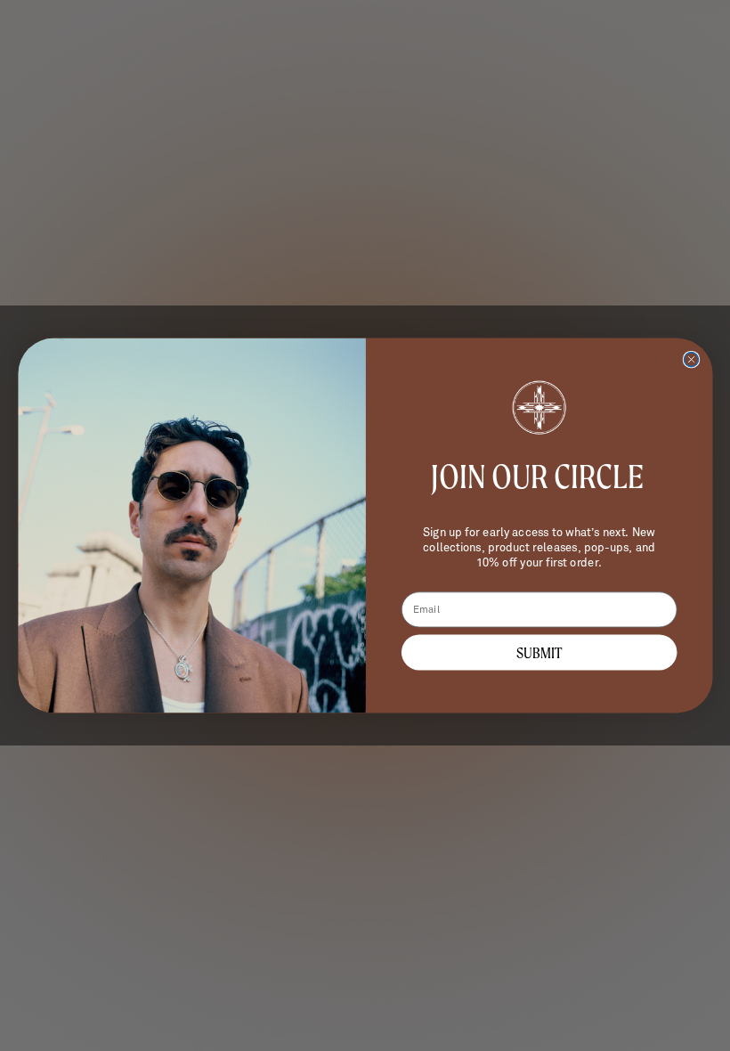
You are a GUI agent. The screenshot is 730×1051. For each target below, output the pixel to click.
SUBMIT (538, 653)
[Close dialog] (691, 360)
